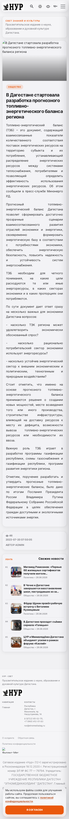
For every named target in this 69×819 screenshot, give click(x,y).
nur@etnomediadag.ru (34, 725)
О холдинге (8, 738)
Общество (14, 87)
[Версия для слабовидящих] (48, 6)
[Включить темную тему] (40, 6)
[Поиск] (31, 6)
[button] (62, 6)
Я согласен (34, 809)
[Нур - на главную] (18, 6)
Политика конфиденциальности (19, 744)
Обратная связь (26, 738)
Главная (6, 707)
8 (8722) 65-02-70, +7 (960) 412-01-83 (33, 720)
